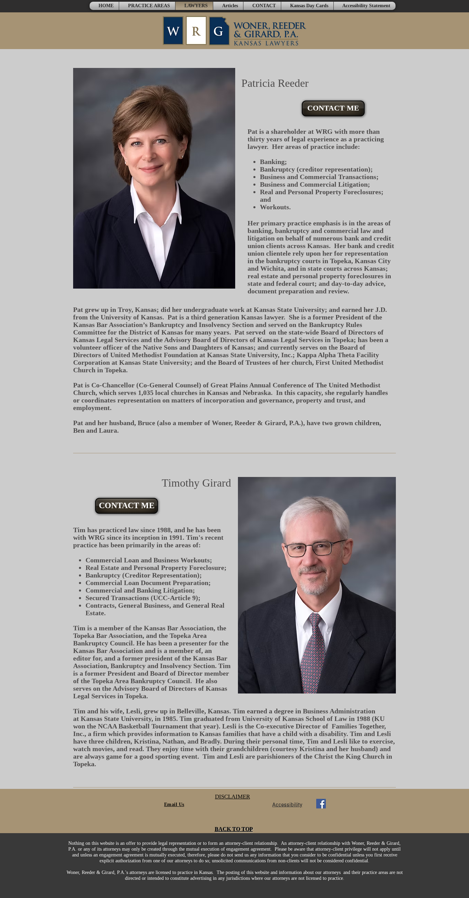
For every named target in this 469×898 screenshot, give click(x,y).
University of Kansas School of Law (294, 718)
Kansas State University (116, 718)
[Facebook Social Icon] (321, 803)
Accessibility (287, 805)
